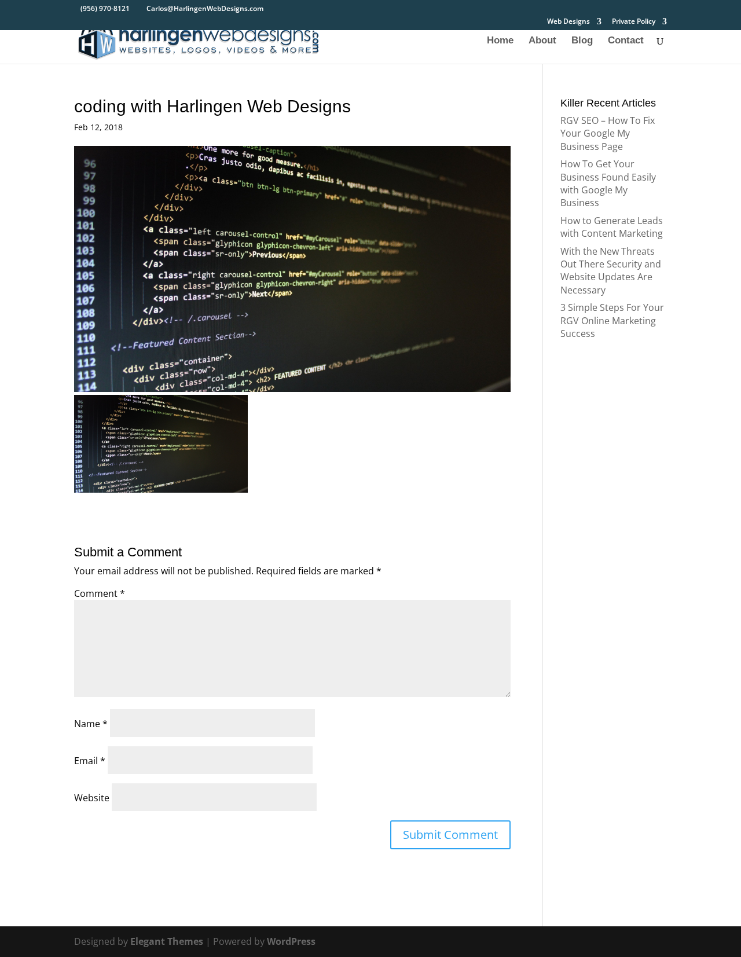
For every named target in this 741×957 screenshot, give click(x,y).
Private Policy (633, 22)
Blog (582, 41)
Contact (626, 41)
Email (89, 760)
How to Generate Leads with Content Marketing (611, 227)
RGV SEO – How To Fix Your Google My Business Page (607, 133)
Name (91, 723)
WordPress (291, 941)
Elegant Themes (166, 941)
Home (500, 41)
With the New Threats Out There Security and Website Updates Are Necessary (610, 270)
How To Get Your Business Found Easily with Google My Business (608, 183)
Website (91, 797)
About (542, 41)
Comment (99, 593)
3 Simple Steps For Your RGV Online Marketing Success (612, 320)
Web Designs (568, 22)
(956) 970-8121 (105, 8)
